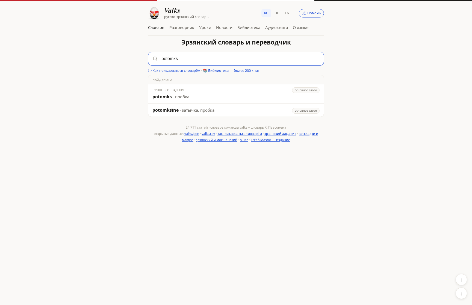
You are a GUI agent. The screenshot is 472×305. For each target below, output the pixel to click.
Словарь (156, 27)
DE (277, 13)
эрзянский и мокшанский (216, 140)
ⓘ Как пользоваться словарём (174, 70)
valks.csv (208, 133)
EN (287, 13)
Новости (224, 27)
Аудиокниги (276, 27)
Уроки (205, 27)
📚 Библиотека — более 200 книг (231, 70)
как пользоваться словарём (239, 133)
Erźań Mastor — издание (270, 140)
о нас (244, 140)
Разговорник (181, 27)
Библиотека (248, 27)
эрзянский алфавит (280, 133)
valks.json (191, 133)
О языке (300, 27)
